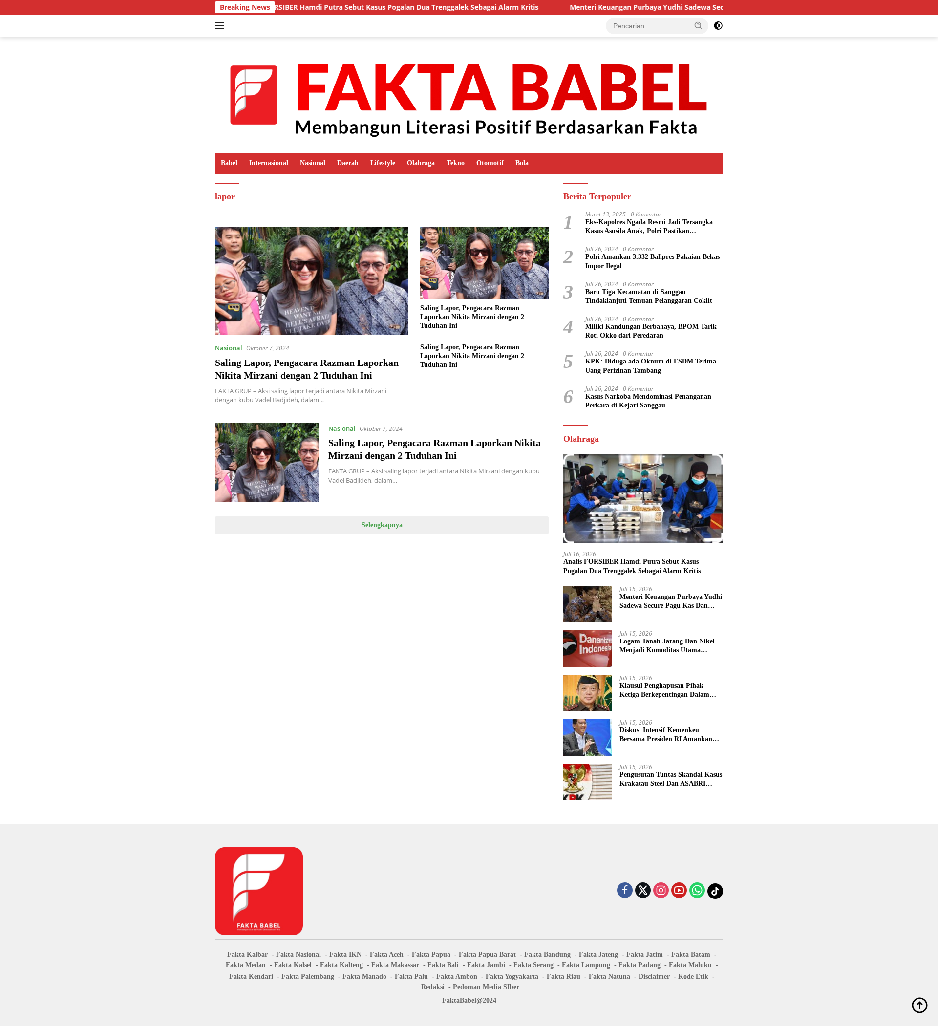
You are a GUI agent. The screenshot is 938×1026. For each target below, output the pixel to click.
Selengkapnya (382, 525)
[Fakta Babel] (469, 94)
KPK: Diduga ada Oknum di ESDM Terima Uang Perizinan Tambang (650, 366)
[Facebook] (625, 890)
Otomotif (490, 163)
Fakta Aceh (387, 954)
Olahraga (421, 163)
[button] (698, 25)
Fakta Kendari (251, 976)
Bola (522, 163)
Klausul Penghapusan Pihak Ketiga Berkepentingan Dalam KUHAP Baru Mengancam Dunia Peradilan (669, 690)
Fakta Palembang (307, 976)
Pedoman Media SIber (486, 987)
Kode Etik (693, 976)
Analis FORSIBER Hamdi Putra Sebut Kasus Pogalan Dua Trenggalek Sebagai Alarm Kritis (347, 7)
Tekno (456, 163)
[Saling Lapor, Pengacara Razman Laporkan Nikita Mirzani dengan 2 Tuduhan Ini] (311, 281)
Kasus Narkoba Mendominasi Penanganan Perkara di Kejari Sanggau (648, 401)
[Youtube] (679, 890)
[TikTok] (715, 891)
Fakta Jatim (644, 954)
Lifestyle (382, 163)
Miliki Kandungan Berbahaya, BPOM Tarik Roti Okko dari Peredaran (651, 331)
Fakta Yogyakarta (512, 976)
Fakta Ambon (456, 976)
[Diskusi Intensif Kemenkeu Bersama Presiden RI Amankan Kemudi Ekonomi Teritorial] (587, 737)
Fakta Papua (431, 954)
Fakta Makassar (395, 965)
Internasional (268, 163)
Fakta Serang (533, 965)
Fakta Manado (364, 976)
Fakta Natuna (609, 976)
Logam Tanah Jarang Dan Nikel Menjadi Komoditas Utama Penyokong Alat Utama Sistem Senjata (667, 646)
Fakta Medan (246, 965)
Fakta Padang (639, 965)
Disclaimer (654, 976)
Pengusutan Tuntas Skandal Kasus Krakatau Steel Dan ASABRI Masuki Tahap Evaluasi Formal (670, 779)
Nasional (312, 163)
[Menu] (221, 26)
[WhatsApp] (697, 890)
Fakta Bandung (547, 954)
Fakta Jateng (598, 954)
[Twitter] (643, 890)
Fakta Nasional (298, 954)
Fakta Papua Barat (487, 954)
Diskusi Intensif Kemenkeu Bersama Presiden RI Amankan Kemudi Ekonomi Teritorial (665, 735)
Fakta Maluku (690, 965)
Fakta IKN (345, 954)
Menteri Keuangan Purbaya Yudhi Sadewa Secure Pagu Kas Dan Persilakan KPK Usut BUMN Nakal (690, 7)
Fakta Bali (443, 965)
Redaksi (433, 987)
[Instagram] (661, 890)
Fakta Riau (563, 976)
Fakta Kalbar (247, 954)
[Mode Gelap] (718, 26)
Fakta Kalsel (293, 965)
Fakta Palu (411, 976)
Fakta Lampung (586, 965)
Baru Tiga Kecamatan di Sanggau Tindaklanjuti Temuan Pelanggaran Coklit (648, 296)
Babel (229, 163)
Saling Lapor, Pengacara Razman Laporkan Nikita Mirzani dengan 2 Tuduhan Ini (472, 316)
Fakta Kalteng (341, 965)
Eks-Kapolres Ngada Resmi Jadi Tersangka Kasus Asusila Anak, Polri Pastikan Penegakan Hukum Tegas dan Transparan (649, 226)
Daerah (348, 163)
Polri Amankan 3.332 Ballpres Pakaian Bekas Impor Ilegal (652, 261)
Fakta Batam (690, 954)
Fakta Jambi (486, 965)
